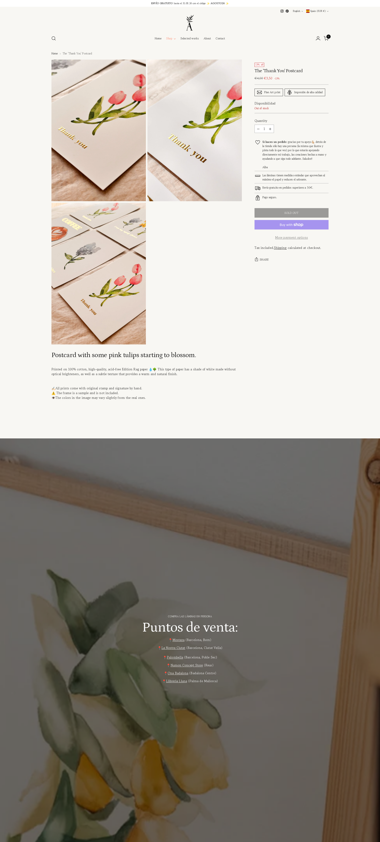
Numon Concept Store (187, 665)
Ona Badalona (178, 673)
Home (54, 53)
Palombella (175, 657)
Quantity (261, 120)
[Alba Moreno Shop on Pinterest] (287, 11)
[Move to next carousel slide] (325, 428)
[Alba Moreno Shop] (190, 23)
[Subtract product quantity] (258, 129)
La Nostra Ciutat (173, 647)
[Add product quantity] (270, 129)
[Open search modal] (54, 38)
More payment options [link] (291, 237)
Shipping (280, 247)
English (296, 11)
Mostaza (179, 639)
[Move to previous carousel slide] (316, 429)
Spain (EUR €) (318, 11)
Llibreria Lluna (176, 681)
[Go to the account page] (318, 38)
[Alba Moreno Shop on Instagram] (282, 11)
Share (264, 260)
